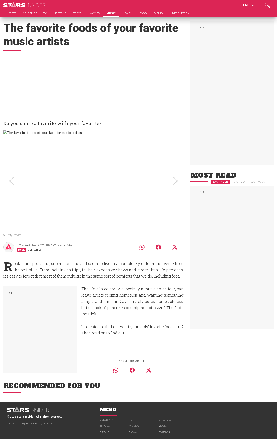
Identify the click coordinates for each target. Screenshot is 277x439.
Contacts (49, 423)
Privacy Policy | (35, 423)
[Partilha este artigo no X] (175, 247)
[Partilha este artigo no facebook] (158, 247)
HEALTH (105, 431)
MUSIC (162, 425)
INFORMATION (180, 13)
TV (130, 419)
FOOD (133, 431)
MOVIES (134, 425)
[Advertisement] (93, 83)
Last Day (239, 181)
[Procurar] (267, 5)
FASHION (164, 431)
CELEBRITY (107, 419)
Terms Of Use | (16, 423)
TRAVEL (105, 425)
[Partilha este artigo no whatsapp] (142, 247)
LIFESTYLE (164, 419)
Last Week (258, 181)
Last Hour (220, 181)
